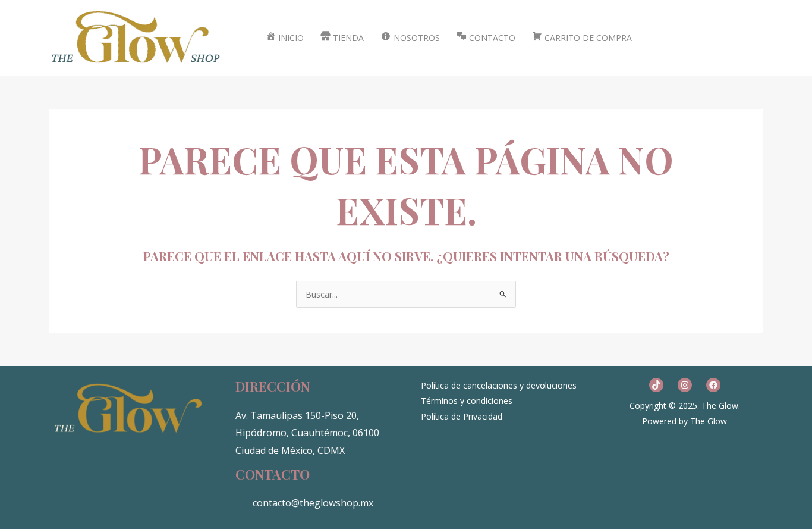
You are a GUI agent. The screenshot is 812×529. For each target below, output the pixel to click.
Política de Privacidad (461, 416)
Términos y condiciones (466, 400)
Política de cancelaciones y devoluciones (499, 385)
